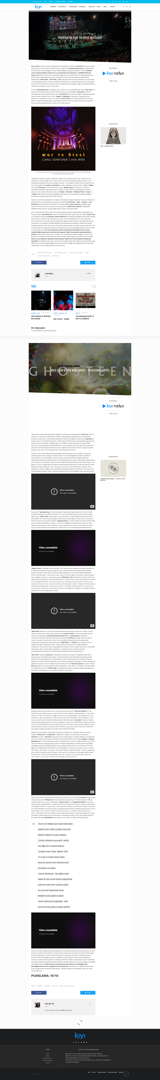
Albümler (82, 6)
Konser (87, 252)
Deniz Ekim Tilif (49, 1004)
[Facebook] (109, 1)
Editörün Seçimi (68, 366)
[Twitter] (112, 1)
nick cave (55, 986)
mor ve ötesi (56, 255)
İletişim (70, 1)
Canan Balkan (49, 273)
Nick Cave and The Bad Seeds (66, 986)
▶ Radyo (112, 6)
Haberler (53, 6)
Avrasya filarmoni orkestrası (45, 252)
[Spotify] (127, 1)
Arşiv (105, 6)
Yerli (66, 312)
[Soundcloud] (120, 1)
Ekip (45, 1)
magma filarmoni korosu (44, 255)
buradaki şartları (85, 1054)
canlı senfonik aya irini (60, 252)
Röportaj (92, 6)
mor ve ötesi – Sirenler (61, 319)
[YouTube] (123, 1)
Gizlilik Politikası (47, 1060)
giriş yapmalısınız (51, 331)
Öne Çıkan (66, 33)
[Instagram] (116, 1)
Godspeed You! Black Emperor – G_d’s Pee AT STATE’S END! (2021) (112, 479)
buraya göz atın (84, 1058)
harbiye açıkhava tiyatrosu (76, 252)
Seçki (98, 6)
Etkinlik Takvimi (61, 1)
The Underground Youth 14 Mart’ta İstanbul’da (85, 317)
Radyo (51, 1)
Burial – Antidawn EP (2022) (106, 146)
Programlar (62, 6)
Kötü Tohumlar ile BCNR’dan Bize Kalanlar (40, 317)
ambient (40, 986)
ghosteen (47, 986)
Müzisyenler (73, 6)
